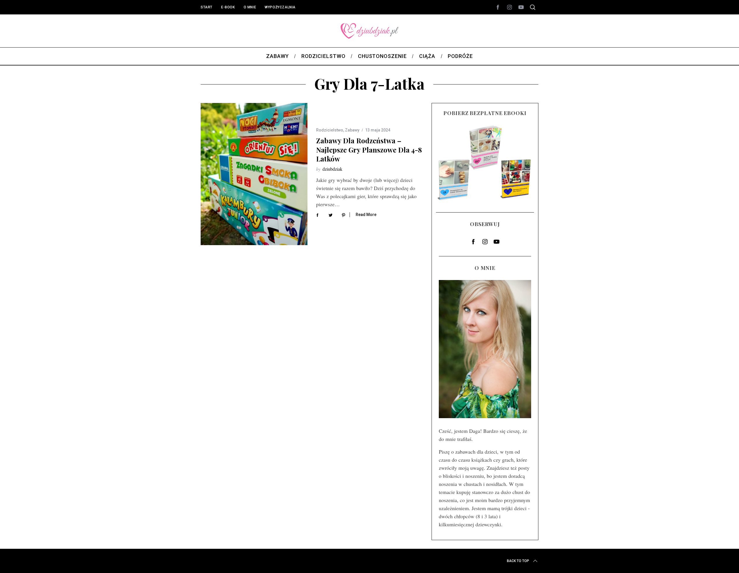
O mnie (250, 7)
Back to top (518, 561)
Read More (366, 214)
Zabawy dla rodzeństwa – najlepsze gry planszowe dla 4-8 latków (369, 149)
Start (206, 7)
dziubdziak (332, 169)
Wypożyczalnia (280, 7)
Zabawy (352, 130)
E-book (228, 7)
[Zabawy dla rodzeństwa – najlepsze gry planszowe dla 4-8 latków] (254, 174)
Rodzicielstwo (329, 130)
